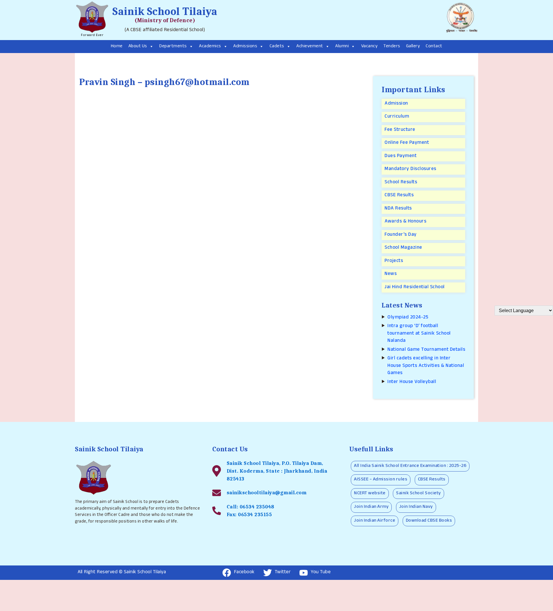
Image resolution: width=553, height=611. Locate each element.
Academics (210, 46)
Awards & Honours (405, 222)
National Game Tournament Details (426, 350)
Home (117, 46)
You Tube (321, 572)
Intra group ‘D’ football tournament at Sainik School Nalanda (419, 333)
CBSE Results (399, 195)
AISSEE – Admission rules (380, 480)
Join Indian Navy (416, 507)
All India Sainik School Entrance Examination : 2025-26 (410, 466)
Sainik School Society (418, 493)
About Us (137, 46)
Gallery (413, 46)
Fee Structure (400, 130)
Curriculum (397, 117)
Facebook (244, 572)
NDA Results (398, 209)
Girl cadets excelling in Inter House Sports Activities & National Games (425, 366)
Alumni (342, 46)
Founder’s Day (401, 235)
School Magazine (403, 248)
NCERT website (370, 493)
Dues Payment (400, 156)
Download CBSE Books (429, 521)
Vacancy (369, 46)
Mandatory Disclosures (410, 169)
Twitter (283, 572)
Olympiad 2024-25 (407, 318)
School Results (401, 182)
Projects (394, 261)
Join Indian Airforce (374, 521)
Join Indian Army (371, 507)
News (391, 274)
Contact (434, 46)
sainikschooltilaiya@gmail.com (267, 493)
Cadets (277, 46)
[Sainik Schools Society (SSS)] (461, 20)
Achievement (309, 46)
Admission (396, 104)
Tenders (391, 46)
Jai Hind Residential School (415, 287)
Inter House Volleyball (411, 382)
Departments (173, 46)
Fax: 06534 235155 (249, 515)
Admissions (245, 46)
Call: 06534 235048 (250, 507)
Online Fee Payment (407, 143)
